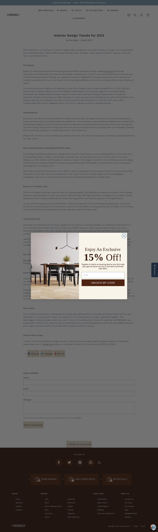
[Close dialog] (124, 236)
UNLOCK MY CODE (103, 282)
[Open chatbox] (153, 527)
